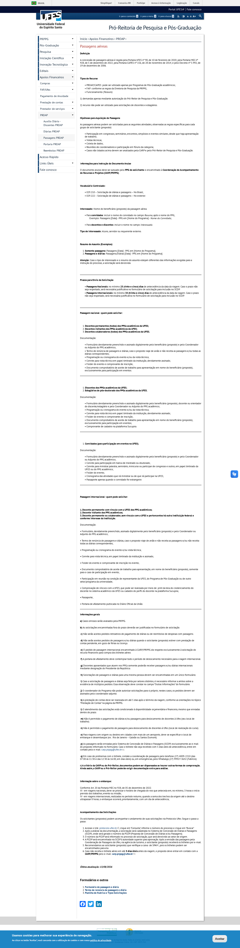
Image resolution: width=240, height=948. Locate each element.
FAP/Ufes (45, 89)
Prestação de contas (51, 102)
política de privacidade (100, 940)
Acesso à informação (161, 2)
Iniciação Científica (52, 58)
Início (83, 39)
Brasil (41, 3)
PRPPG (44, 39)
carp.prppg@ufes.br (112, 749)
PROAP (120, 39)
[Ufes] (51, 18)
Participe (141, 2)
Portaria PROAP (52, 144)
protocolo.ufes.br (109, 828)
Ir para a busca (166, 16)
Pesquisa (45, 52)
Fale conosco (194, 9)
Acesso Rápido (49, 157)
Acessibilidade (178, 16)
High (183, 16)
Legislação (182, 2)
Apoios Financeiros (101, 39)
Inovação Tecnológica (54, 64)
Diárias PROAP (52, 131)
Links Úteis (47, 163)
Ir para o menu (148, 16)
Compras (45, 83)
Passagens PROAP (54, 137)
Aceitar (219, 938)
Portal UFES (176, 9)
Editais (44, 71)
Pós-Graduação (49, 45)
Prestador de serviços (52, 108)
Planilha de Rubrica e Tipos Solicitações (106, 892)
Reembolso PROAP (54, 150)
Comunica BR (124, 2)
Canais (196, 2)
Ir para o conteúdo (128, 16)
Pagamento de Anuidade (54, 96)
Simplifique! (106, 2)
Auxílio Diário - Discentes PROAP (53, 123)
